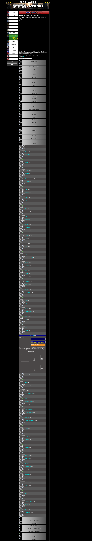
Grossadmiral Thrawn (28, 227)
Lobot (26, 254)
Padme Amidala (27, 379)
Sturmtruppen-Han (27, 292)
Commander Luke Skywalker (29, 178)
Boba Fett (26, 162)
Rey (25, 390)
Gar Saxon (26, 216)
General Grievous (27, 219)
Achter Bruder (27, 444)
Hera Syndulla (27, 235)
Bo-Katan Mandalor (27, 512)
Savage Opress (27, 289)
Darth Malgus (27, 439)
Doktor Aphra (27, 477)
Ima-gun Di (26, 243)
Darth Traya (26, 316)
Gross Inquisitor (27, 482)
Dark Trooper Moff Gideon (28, 501)
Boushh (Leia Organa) (28, 466)
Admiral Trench (27, 485)
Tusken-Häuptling (27, 474)
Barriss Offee (27, 159)
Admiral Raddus (27, 463)
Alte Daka (26, 270)
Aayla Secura (27, 146)
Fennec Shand (27, 447)
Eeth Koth (26, 208)
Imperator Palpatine (27, 211)
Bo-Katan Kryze (27, 425)
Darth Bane (26, 515)
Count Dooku (27, 181)
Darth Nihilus (27, 192)
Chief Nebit (26, 246)
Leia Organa (26, 504)
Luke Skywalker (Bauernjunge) (29, 257)
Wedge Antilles (27, 303)
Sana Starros (26, 471)
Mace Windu (27, 262)
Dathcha (26, 200)
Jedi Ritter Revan (32, 335)
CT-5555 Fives (27, 184)
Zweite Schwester (27, 458)
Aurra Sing (26, 330)
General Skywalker (27, 385)
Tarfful (26, 493)
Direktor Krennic (27, 205)
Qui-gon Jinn (27, 284)
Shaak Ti (26, 382)
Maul (26, 431)
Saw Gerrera (26, 496)
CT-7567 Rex (27, 186)
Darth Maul (26, 189)
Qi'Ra (26, 319)
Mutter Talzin (27, 308)
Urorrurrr (26, 300)
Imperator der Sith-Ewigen (28, 409)
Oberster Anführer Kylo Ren (29, 393)
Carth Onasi (26, 374)
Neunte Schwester (27, 455)
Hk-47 (26, 238)
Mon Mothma (27, 404)
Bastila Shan (26, 322)
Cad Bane (26, 165)
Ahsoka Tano (27, 151)
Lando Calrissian (27, 251)
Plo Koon (26, 273)
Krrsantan (26, 469)
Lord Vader (26, 428)
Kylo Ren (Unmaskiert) (28, 311)
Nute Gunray (27, 265)
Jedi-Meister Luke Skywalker (29, 412)
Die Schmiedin (27, 417)
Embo (26, 327)
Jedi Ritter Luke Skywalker (28, 401)
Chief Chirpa (27, 173)
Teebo (26, 297)
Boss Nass (26, 509)
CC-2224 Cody (27, 170)
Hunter (26, 423)
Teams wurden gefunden (35, 338)
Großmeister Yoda (27, 230)
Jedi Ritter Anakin (27, 154)
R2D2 (29, 50)
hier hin (24, 56)
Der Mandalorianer (27, 398)
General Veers (27, 224)
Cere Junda (26, 490)
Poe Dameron (27, 276)
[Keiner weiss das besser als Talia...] (20, 18)
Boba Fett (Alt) (27, 436)
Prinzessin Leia (27, 281)
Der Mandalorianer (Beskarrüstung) (29, 420)
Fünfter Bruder (27, 450)
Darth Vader (26, 197)
